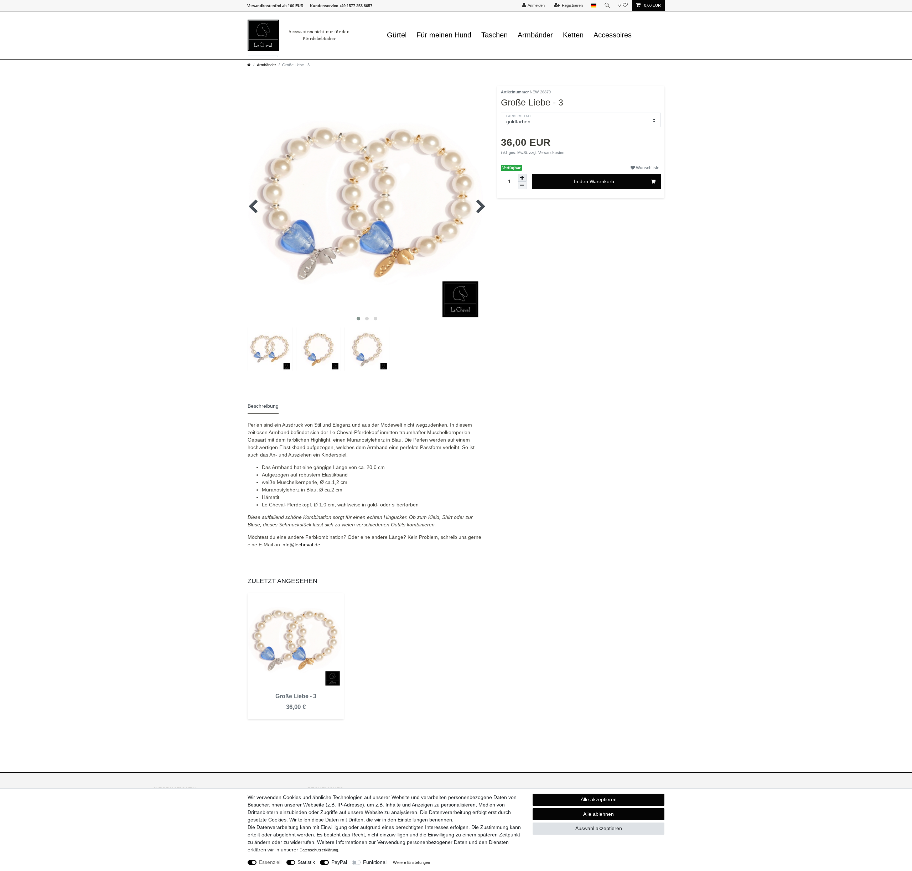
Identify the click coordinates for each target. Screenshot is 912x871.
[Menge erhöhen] (522, 178)
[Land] (593, 5)
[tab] (266, 405)
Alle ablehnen (598, 814)
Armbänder (535, 35)
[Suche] (607, 5)
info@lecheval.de (300, 544)
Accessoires (613, 35)
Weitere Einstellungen (411, 862)
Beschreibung (263, 406)
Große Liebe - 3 (295, 696)
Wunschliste (647, 167)
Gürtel (396, 35)
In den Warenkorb (594, 181)
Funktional (375, 862)
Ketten (573, 35)
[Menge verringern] (522, 185)
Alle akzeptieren (599, 799)
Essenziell (270, 862)
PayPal (339, 862)
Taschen (494, 35)
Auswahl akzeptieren (598, 828)
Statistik (306, 862)
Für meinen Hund (443, 35)
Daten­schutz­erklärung (319, 850)
